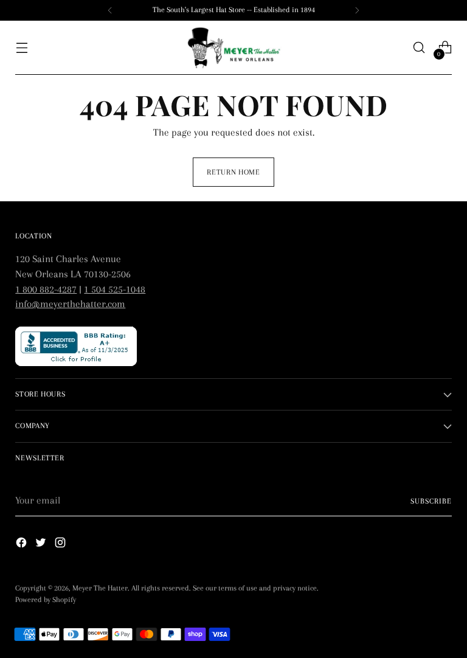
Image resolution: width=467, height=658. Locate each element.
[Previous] (110, 10)
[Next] (357, 10)
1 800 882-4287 (46, 289)
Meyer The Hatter (100, 588)
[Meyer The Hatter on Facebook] (22, 544)
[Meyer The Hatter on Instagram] (61, 544)
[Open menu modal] (21, 47)
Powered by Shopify (45, 599)
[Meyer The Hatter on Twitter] (42, 544)
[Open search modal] (419, 47)
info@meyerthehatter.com (70, 304)
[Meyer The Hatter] (233, 48)
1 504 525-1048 (114, 289)
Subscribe (431, 501)
